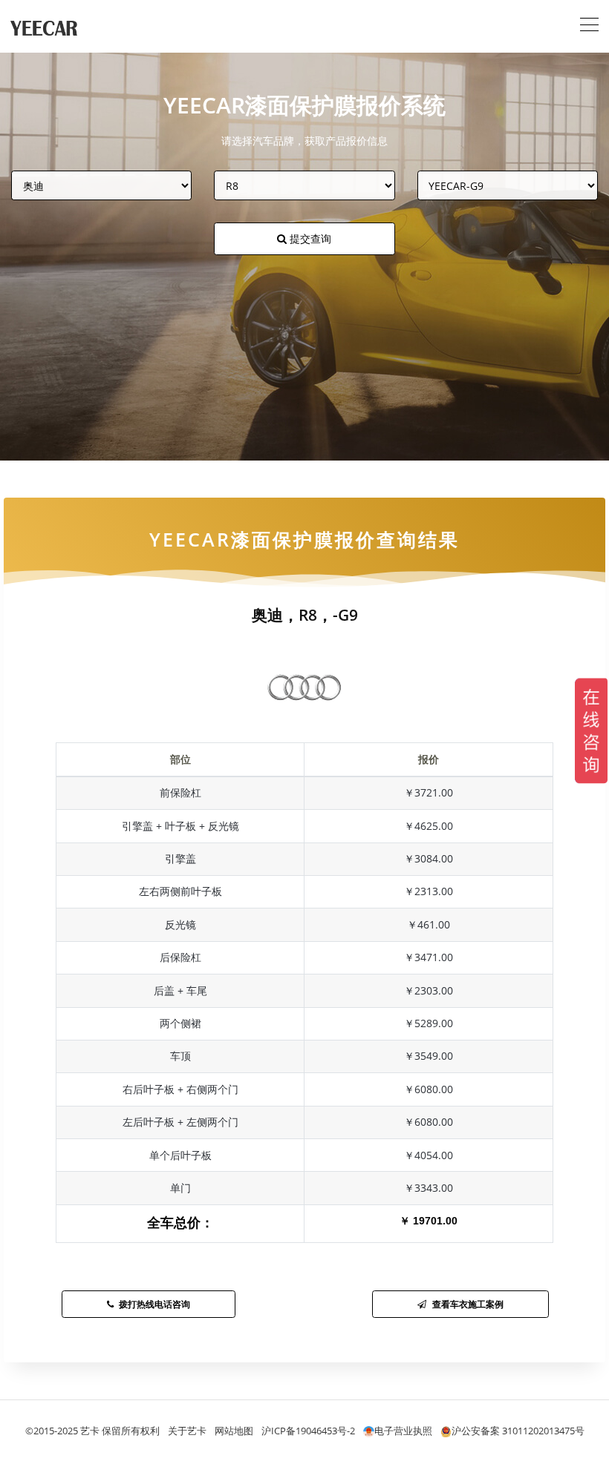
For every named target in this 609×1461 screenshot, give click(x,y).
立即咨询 (304, 824)
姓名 (145, 689)
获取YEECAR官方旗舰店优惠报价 (304, 635)
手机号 (150, 746)
